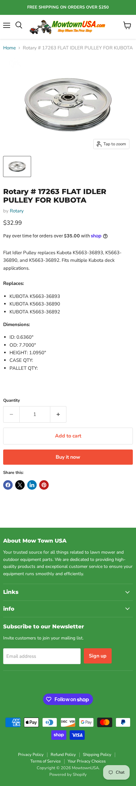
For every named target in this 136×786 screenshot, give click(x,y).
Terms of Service (45, 761)
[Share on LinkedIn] (32, 485)
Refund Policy (63, 755)
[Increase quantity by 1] (58, 414)
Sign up (98, 655)
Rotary (17, 211)
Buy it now (68, 457)
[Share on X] (20, 485)
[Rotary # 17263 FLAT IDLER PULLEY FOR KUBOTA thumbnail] (17, 166)
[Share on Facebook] (8, 485)
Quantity (11, 400)
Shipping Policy (97, 755)
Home (9, 48)
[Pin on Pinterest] (44, 485)
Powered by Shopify (68, 774)
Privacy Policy (31, 755)
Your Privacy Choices (87, 761)
